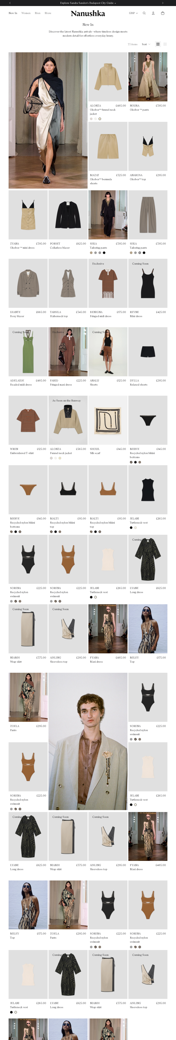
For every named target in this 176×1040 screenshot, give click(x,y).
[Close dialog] (131, 484)
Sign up (88, 553)
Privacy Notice (97, 574)
